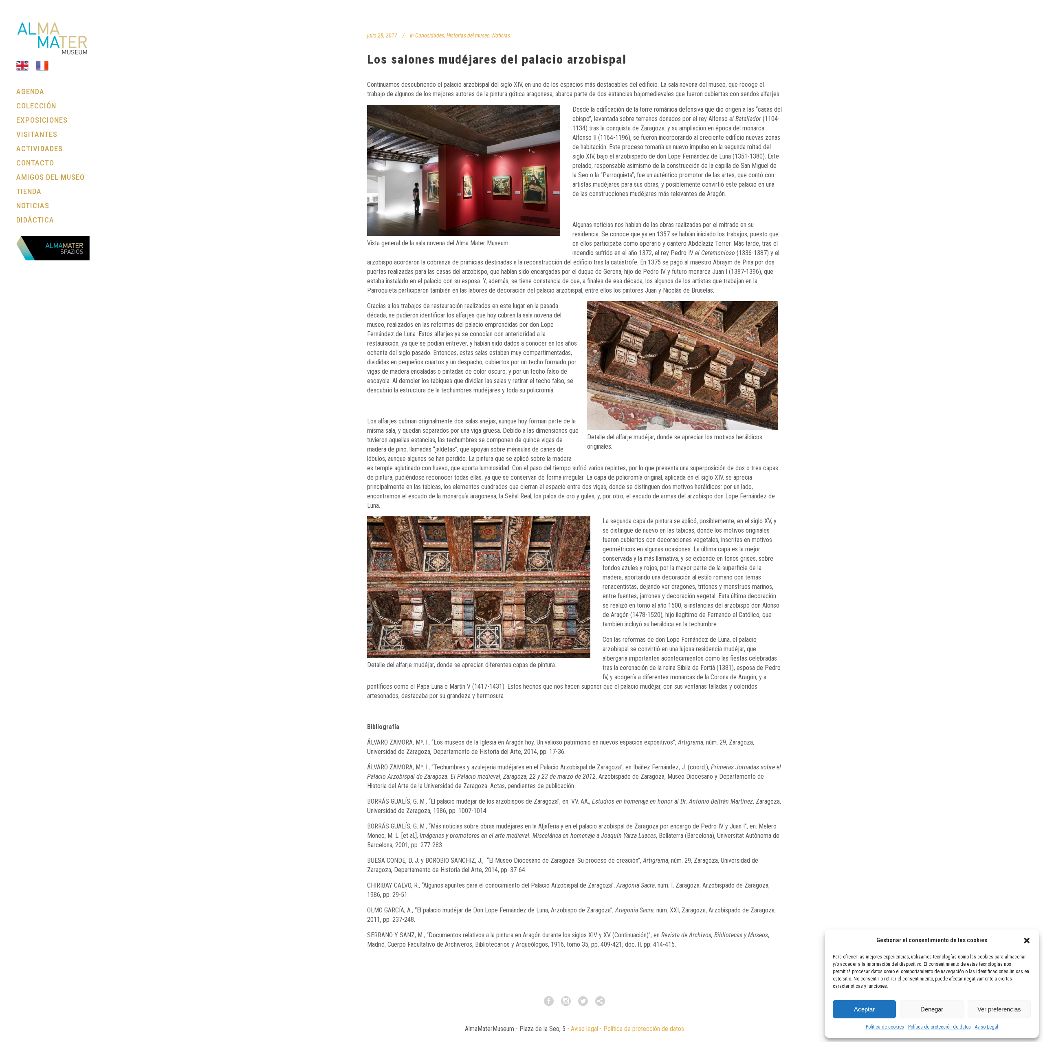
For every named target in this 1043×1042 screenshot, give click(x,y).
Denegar (931, 1009)
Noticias (501, 35)
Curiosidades (429, 35)
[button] (1027, 940)
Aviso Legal (986, 1027)
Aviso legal (584, 1029)
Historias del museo (468, 35)
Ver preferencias (999, 1009)
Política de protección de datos (939, 1027)
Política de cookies (885, 1027)
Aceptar (864, 1009)
